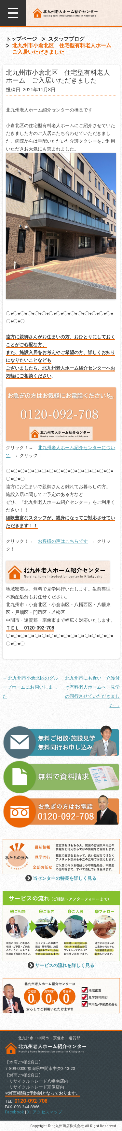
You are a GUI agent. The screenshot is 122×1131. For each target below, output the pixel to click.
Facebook (14, 1112)
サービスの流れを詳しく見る (64, 965)
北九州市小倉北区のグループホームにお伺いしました (30, 687)
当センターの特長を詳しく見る (65, 878)
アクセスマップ (47, 1112)
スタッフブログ (66, 39)
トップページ (21, 39)
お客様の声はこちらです (63, 541)
